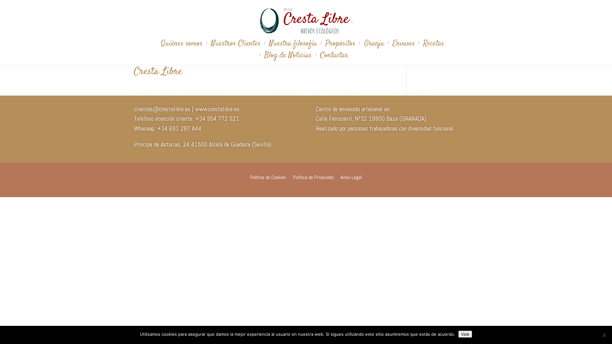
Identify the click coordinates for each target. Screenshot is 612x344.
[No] (604, 335)
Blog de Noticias (287, 57)
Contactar (334, 57)
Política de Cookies (268, 178)
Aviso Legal (351, 178)
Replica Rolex (375, 93)
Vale (465, 334)
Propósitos (340, 45)
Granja (374, 45)
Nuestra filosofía (293, 45)
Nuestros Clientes (235, 45)
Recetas (433, 45)
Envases (404, 45)
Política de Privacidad (313, 178)
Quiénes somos (181, 45)
